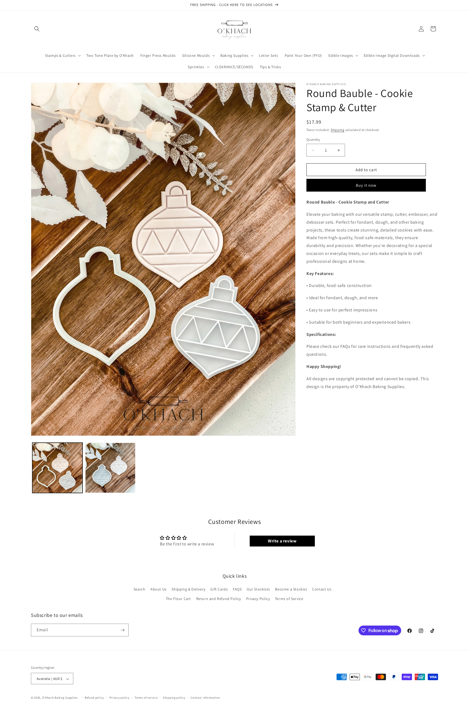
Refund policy (94, 698)
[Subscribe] (122, 630)
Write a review (282, 540)
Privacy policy (119, 698)
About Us (158, 589)
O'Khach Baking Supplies (60, 698)
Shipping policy (174, 698)
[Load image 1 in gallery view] (57, 468)
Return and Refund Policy (218, 598)
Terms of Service (289, 598)
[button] (37, 29)
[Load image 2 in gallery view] (110, 468)
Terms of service (146, 698)
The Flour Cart (178, 598)
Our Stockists (258, 589)
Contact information (205, 698)
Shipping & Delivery (188, 589)
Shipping (337, 130)
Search (139, 589)
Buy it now (366, 185)
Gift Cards (219, 589)
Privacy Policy (258, 598)
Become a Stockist (291, 589)
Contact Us (321, 589)
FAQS (237, 589)
